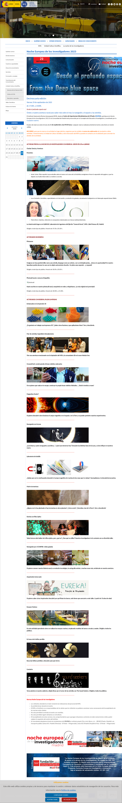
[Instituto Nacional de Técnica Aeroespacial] (19, 4)
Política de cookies (68, 790)
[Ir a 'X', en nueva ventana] (109, 4)
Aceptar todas (52, 799)
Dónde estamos (10, 55)
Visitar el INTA (11, 94)
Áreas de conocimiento (12, 68)
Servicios (8, 72)
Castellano (94, 4)
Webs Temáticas (10, 102)
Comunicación (10, 60)
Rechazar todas (69, 799)
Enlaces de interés (11, 106)
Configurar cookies (61, 795)
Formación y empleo (11, 76)
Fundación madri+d (33, 120)
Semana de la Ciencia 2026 (14, 90)
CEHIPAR (98, 116)
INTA (39, 46)
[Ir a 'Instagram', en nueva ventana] (117, 4)
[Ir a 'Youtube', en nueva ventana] (114, 4)
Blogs (7, 110)
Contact (103, 4)
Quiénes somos (10, 51)
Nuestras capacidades (12, 64)
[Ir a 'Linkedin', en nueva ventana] (120, 4)
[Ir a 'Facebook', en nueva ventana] (112, 4)
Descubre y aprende (12, 98)
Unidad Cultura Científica (52, 46)
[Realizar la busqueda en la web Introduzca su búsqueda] (83, 4)
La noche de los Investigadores (73, 46)
